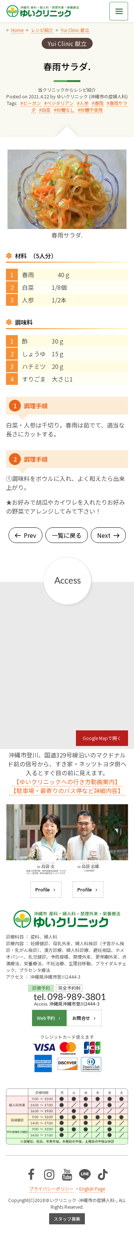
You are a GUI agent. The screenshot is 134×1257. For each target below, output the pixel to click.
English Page (92, 1188)
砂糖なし (65, 110)
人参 (84, 103)
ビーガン (32, 103)
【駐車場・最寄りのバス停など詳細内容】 (67, 790)
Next (104, 535)
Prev (30, 535)
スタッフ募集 (67, 1218)
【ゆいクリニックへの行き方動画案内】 (67, 781)
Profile (42, 889)
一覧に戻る (67, 535)
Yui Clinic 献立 (67, 43)
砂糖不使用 (91, 110)
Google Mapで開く (102, 738)
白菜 (46, 110)
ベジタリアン (60, 103)
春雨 (99, 103)
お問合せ (81, 1018)
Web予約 (46, 1018)
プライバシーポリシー (51, 1188)
